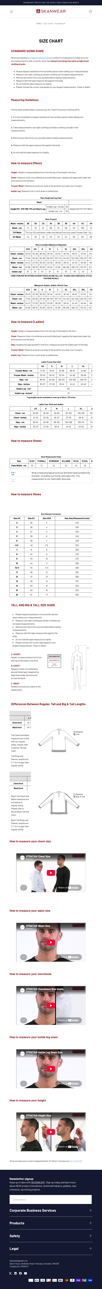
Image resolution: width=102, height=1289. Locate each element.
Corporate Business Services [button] (33, 1210)
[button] (11, 11)
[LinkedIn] (15, 1273)
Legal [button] (14, 1248)
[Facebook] (20, 1273)
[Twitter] (10, 1273)
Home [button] (38, 24)
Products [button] (17, 1223)
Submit (84, 1199)
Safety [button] (15, 1236)
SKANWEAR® (38, 1182)
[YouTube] (25, 1273)
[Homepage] (51, 11)
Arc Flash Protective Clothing (40, 57)
